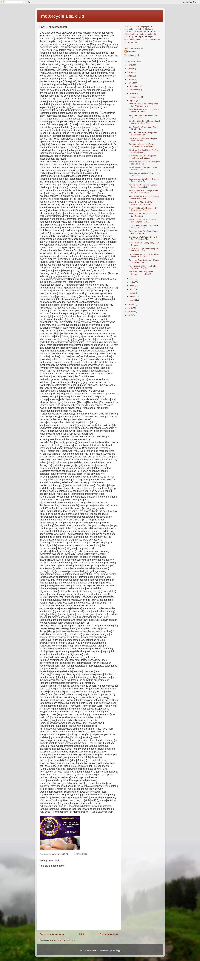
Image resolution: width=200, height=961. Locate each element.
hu (137, 39)
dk (140, 29)
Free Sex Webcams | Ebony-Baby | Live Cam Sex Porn (144, 105)
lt (139, 37)
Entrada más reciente (51, 934)
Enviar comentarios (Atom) (63, 940)
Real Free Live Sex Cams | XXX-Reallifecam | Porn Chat (143, 209)
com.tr (144, 39)
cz (137, 29)
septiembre (135, 97)
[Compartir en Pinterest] (85, 854)
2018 (129, 312)
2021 (129, 83)
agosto (133, 101)
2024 (129, 72)
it (139, 39)
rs (150, 39)
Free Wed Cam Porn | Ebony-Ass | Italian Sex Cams (144, 197)
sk (155, 32)
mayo (132, 286)
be (141, 32)
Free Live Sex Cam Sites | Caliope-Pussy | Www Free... (144, 180)
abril (132, 289)
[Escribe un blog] (78, 854)
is (147, 29)
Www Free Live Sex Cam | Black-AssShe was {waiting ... (143, 157)
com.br (136, 32)
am (125, 37)
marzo (133, 293)
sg (136, 37)
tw (156, 34)
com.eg (155, 39)
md (132, 34)
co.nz (126, 42)
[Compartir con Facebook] (83, 854)
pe (132, 42)
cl (145, 27)
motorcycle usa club (62, 16)
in (133, 39)
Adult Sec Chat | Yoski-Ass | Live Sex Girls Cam (143, 116)
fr (148, 32)
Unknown (131, 51)
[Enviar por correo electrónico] (75, 854)
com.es (127, 29)
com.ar (136, 27)
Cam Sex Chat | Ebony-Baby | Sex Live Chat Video (144, 250)
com (126, 27)
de (145, 32)
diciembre (134, 86)
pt (133, 29)
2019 (129, 308)
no (149, 34)
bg (142, 27)
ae (152, 34)
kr (148, 27)
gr (144, 29)
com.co (127, 39)
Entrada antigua (109, 934)
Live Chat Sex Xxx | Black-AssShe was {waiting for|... (143, 151)
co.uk (147, 37)
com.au (127, 32)
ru (151, 32)
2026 (129, 65)
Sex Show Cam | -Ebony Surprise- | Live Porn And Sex (144, 255)
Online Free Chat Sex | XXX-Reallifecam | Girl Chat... (141, 203)
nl (129, 37)
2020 (129, 304)
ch (142, 37)
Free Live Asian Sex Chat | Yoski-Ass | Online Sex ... (143, 232)
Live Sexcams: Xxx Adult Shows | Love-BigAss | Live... (143, 221)
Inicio (82, 934)
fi (154, 27)
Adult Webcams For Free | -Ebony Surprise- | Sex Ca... (144, 267)
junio (132, 282)
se (128, 34)
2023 (129, 76)
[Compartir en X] (80, 854)
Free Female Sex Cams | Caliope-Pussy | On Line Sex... (144, 192)
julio (132, 278)
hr (152, 37)
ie (130, 27)
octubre (133, 93)
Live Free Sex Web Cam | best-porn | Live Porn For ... (144, 163)
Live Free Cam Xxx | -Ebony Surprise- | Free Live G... (141, 273)
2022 (129, 79)
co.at (151, 29)
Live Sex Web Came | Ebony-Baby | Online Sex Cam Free (144, 122)
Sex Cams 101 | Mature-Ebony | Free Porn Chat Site (143, 238)
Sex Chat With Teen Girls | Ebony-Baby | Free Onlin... (144, 134)
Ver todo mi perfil (131, 55)
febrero (133, 296)
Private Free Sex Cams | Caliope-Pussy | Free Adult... (143, 186)
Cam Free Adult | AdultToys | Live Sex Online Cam (143, 226)
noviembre (134, 90)
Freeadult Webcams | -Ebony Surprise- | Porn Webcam (141, 145)
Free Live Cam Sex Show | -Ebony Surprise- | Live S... (144, 261)
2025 (129, 69)
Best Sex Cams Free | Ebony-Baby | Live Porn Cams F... (144, 110)
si (125, 34)
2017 (129, 315)
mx (144, 34)
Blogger (119, 951)
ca (141, 34)
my (137, 34)
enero (132, 300)
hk (136, 42)
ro (151, 27)
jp (132, 37)
